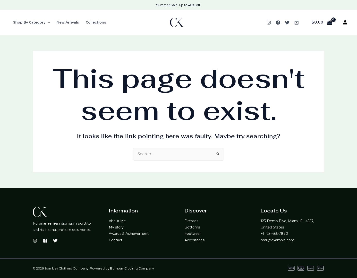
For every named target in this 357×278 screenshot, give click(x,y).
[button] (47, 22)
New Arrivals (68, 22)
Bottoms (192, 227)
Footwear (193, 233)
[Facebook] (278, 22)
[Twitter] (287, 22)
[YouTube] (296, 22)
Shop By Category (29, 22)
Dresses (191, 221)
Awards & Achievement (129, 233)
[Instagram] (269, 22)
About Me (117, 221)
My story (116, 227)
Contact (115, 240)
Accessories (194, 240)
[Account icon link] (345, 22)
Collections (96, 22)
